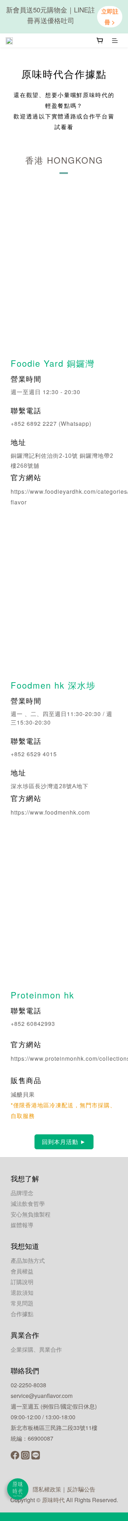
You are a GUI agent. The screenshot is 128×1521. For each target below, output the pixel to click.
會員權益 (22, 1271)
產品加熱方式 (28, 1260)
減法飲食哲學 (28, 1203)
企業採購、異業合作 (36, 1349)
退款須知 (22, 1292)
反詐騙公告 (81, 1489)
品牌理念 (22, 1193)
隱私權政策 (47, 1489)
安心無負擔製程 (30, 1214)
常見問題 (22, 1303)
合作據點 (22, 1314)
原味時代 (53, 1500)
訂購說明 (22, 1282)
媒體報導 (22, 1225)
